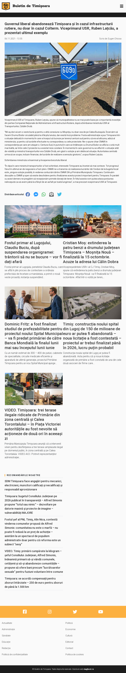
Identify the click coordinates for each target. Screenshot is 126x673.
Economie (70, 629)
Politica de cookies (74, 654)
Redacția (6, 648)
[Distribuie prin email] (51, 194)
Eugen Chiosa (114, 38)
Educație (6, 642)
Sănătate (6, 635)
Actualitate (7, 623)
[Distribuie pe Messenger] (36, 194)
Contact (69, 648)
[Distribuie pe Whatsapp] (44, 194)
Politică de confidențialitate (15, 654)
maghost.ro (89, 669)
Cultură (68, 635)
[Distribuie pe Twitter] (59, 194)
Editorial (69, 642)
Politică (69, 623)
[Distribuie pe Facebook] (28, 194)
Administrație (8, 629)
